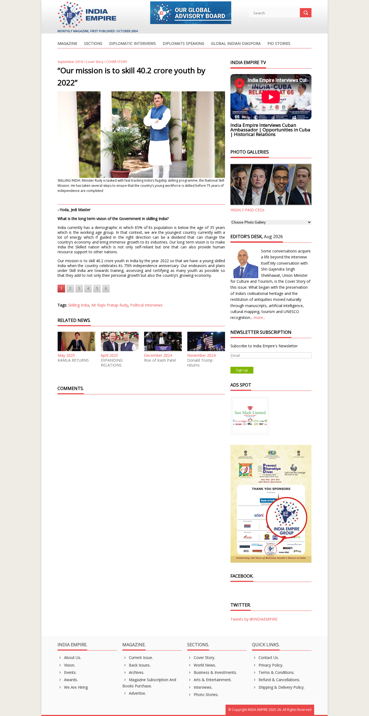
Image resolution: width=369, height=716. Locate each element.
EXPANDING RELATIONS (112, 363)
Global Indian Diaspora (236, 44)
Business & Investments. (215, 672)
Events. (69, 672)
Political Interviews (146, 305)
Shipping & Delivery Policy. (280, 687)
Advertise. (137, 693)
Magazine (67, 44)
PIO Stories (278, 44)
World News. (204, 665)
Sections (93, 44)
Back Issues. (139, 665)
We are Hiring (75, 687)
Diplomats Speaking (183, 44)
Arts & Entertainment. (212, 679)
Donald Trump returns (200, 363)
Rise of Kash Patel (160, 360)
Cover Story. (204, 657)
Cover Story (94, 61)
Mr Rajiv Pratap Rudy (109, 305)
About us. (72, 657)
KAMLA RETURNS (73, 360)
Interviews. (202, 687)
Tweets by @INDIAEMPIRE (253, 619)
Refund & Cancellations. (278, 679)
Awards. (70, 679)
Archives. (136, 672)
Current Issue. (140, 657)
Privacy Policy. (270, 665)
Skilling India (78, 305)
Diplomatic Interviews (132, 44)
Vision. (69, 665)
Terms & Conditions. (275, 672)
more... (260, 317)
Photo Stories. (206, 694)
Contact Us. (268, 657)
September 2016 (70, 61)
